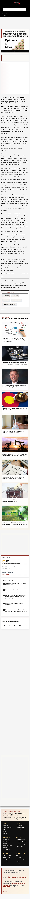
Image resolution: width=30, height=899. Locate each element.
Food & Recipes (7, 855)
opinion (6, 295)
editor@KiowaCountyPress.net (16, 877)
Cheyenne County (20, 827)
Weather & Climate (21, 842)
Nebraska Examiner (9, 304)
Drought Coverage (21, 844)
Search (17, 855)
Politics (4, 831)
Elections (5, 833)
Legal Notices (6, 849)
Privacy (17, 863)
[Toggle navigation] (4, 14)
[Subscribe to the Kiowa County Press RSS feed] (14, 625)
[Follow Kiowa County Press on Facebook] (9, 625)
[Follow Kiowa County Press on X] (4, 625)
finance (15, 295)
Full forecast (5, 574)
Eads (17, 832)
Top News (5, 825)
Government (16, 300)
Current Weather (20, 839)
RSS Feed (18, 857)
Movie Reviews (6, 857)
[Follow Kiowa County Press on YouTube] (19, 625)
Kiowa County (19, 825)
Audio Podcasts (7, 860)
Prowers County (20, 830)
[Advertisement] (15, 78)
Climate (6, 300)
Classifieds (5, 862)
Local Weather (19, 846)
